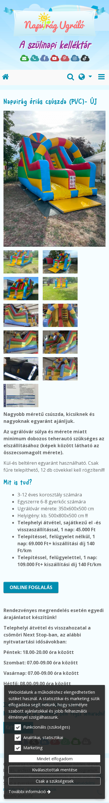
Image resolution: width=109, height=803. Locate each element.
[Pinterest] (64, 58)
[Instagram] (75, 58)
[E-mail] (24, 58)
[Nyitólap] (54, 22)
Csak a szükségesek (55, 781)
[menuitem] (5, 77)
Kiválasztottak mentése (54, 769)
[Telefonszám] (34, 58)
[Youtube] (54, 58)
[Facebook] (44, 58)
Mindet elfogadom (55, 758)
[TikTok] (85, 58)
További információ (27, 791)
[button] (101, 77)
